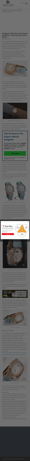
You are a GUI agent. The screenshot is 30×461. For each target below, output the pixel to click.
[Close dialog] (28, 222)
